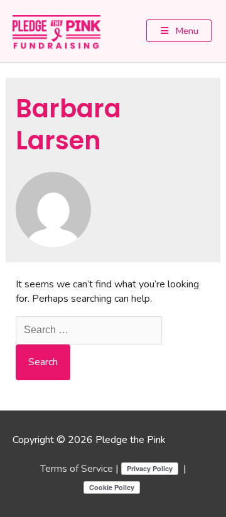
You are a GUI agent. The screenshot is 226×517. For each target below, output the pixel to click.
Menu (186, 30)
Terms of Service (76, 469)
